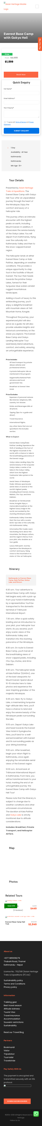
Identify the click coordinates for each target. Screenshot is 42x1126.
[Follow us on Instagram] (25, 1120)
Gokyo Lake (15, 814)
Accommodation (12, 1018)
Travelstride (9, 1060)
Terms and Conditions (14, 983)
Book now (20, 74)
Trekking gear (10, 1002)
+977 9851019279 (12, 958)
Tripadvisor (9, 1054)
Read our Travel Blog (14, 1032)
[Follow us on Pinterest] (30, 1120)
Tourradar (9, 1057)
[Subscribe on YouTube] (27, 1120)
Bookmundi (9, 1047)
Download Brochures (17, 1101)
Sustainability (10, 1025)
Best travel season (13, 1005)
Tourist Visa (9, 1012)
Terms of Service (21, 122)
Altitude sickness (12, 1008)
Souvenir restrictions (13, 1022)
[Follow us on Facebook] (22, 1120)
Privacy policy (10, 987)
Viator (7, 1050)
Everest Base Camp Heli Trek (15, 923)
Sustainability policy (13, 980)
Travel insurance (12, 1015)
